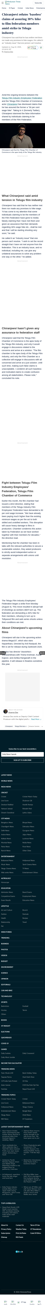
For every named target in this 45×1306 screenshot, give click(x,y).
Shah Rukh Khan (28, 1077)
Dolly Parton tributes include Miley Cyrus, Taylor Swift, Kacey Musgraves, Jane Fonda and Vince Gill (11, 1190)
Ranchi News (5, 851)
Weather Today (21, 1229)
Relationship (5, 922)
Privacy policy (6, 1229)
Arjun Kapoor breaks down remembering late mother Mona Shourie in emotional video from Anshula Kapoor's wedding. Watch (11, 1135)
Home (4, 8)
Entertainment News (8, 1111)
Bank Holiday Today (29, 1073)
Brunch (25, 910)
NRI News (4, 1119)
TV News (25, 868)
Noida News (26, 843)
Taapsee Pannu (6, 1077)
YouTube (4, 1089)
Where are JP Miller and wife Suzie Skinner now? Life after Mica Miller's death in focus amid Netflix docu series (32, 1190)
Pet (2, 926)
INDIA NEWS (6, 787)
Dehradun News (28, 826)
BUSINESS (5, 944)
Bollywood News (7, 860)
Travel (24, 922)
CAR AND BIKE (6, 990)
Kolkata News (6, 839)
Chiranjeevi (12, 104)
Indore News (5, 835)
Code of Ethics (35, 1233)
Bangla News (27, 1111)
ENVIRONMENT (7, 967)
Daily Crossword (28, 1053)
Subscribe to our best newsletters (22, 749)
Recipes (25, 918)
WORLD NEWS (6, 781)
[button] (2, 2)
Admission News (7, 892)
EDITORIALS (5, 985)
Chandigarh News (7, 826)
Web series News (7, 872)
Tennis (24, 1010)
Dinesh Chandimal (7, 813)
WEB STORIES (6, 932)
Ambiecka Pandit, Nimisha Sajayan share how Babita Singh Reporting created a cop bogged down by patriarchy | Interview (11, 1164)
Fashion (4, 914)
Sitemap (4, 1237)
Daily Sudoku (6, 1053)
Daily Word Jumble (8, 1057)
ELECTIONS (5, 1032)
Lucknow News (27, 839)
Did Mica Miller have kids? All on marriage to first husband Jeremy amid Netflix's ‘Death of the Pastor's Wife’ (32, 1178)
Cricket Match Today (29, 797)
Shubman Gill (27, 801)
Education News (28, 900)
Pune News (26, 847)
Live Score (4, 801)
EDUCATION (5, 888)
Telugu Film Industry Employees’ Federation (22, 98)
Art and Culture (6, 910)
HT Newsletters (35, 1229)
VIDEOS (4, 955)
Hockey (4, 1010)
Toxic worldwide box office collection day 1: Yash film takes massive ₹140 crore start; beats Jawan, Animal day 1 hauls (11, 1150)
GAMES (4, 1049)
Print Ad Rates (21, 1233)
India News (30, 8)
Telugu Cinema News (8, 868)
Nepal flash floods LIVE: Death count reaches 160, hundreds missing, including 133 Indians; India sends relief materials (11, 1211)
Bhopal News (27, 822)
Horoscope (5, 882)
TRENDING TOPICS (8, 1095)
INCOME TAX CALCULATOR (11, 1063)
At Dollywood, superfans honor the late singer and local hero (11, 1176)
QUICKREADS (6, 1038)
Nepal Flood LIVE (28, 1089)
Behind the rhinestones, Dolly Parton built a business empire (32, 1162)
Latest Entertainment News (15, 1127)
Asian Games (5, 1085)
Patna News (5, 847)
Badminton (5, 1006)
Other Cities (26, 851)
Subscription (5, 1233)
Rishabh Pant (27, 809)
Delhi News (5, 830)
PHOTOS (4, 949)
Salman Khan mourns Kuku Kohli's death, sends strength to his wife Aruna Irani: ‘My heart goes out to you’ (32, 1134)
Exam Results (6, 900)
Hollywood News (28, 860)
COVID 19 (5, 1043)
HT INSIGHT (5, 1026)
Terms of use (35, 1225)
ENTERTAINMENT (8, 856)
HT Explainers (27, 1119)
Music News (5, 864)
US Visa (25, 1081)
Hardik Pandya (27, 805)
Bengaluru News (7, 822)
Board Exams (27, 892)
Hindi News (26, 1115)
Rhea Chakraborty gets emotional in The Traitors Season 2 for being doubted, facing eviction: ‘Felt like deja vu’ (32, 1149)
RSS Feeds (19, 1237)
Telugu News (5, 1115)
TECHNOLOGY (6, 996)
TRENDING (5, 938)
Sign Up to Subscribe (22, 760)
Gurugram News (28, 830)
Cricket (20, 8)
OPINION (4, 979)
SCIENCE (4, 973)
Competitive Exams (8, 896)
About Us (4, 1225)
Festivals (25, 914)
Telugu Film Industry (21, 726)
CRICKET (4, 793)
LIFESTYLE (5, 906)
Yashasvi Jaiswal (6, 809)
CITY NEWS (5, 818)
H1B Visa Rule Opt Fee (30, 1085)
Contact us (20, 1225)
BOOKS (4, 1020)
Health (3, 918)
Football (25, 1006)
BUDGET (4, 961)
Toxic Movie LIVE (7, 1073)
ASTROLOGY (6, 878)
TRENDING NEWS (8, 1069)
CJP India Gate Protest (9, 1081)
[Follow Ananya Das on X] (16, 52)
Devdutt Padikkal (7, 805)
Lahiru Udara (27, 813)
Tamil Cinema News (29, 864)
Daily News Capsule (9, 754)
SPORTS (4, 1002)
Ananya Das (8, 52)
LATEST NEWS (6, 775)
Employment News (29, 896)
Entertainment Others (30, 872)
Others (3, 1014)
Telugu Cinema (27, 1107)
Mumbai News (6, 843)
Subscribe (38, 3)
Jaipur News (26, 835)
